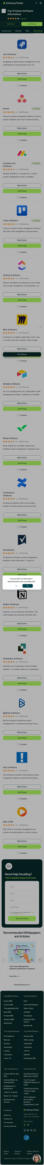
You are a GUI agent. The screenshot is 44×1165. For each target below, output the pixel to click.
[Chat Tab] (22, 582)
